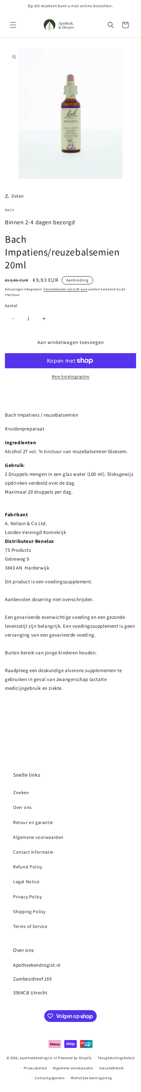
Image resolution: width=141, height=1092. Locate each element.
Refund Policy (27, 867)
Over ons (22, 807)
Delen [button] (17, 196)
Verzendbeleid (111, 1068)
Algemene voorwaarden (38, 837)
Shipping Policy (29, 911)
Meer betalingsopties (71, 376)
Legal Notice (26, 882)
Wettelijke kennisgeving (91, 1078)
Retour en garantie (33, 822)
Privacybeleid (35, 1068)
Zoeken (21, 792)
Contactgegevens (50, 1078)
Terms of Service (30, 926)
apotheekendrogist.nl (38, 1058)
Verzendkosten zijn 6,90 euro (66, 289)
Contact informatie (33, 852)
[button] (13, 25)
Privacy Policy (27, 897)
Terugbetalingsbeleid (116, 1058)
